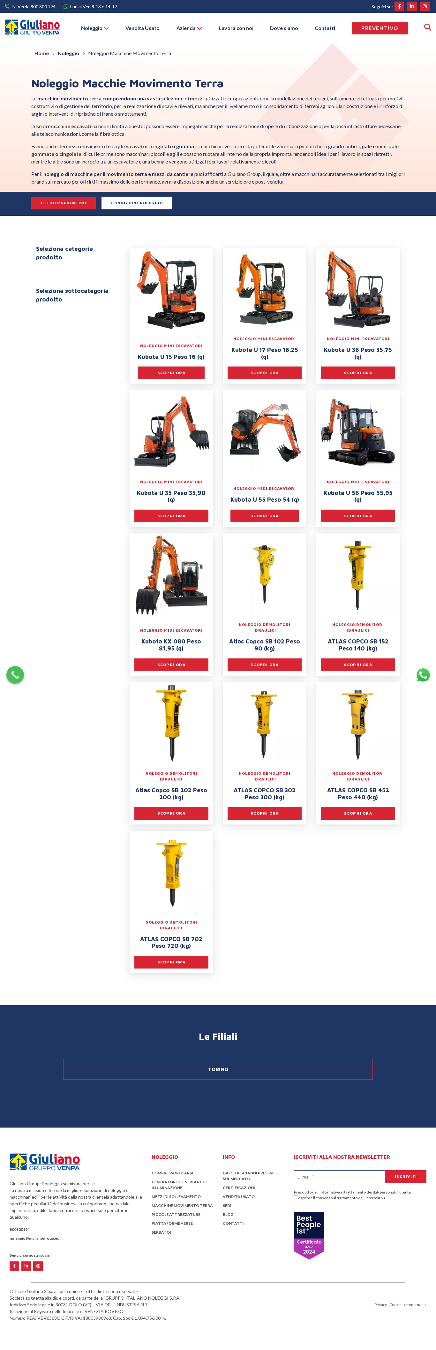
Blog (228, 1214)
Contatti (325, 28)
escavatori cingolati (147, 146)
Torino (218, 1069)
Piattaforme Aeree (172, 1223)
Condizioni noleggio (137, 202)
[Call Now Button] (15, 675)
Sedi (227, 1205)
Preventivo (380, 28)
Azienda (186, 28)
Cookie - (396, 1304)
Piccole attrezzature (176, 1214)
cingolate (70, 154)
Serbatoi (161, 1232)
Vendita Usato (142, 28)
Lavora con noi (236, 28)
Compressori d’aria (173, 1173)
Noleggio (91, 28)
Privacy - (381, 1304)
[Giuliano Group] (32, 28)
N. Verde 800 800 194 (34, 6)
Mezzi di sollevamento (176, 1196)
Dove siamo (284, 28)
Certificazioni (239, 1187)
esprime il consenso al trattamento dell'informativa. (342, 1197)
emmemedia (415, 1304)
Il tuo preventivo (63, 202)
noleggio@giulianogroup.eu (34, 1238)
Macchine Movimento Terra (182, 1205)
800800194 (20, 1229)
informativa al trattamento (342, 1192)
